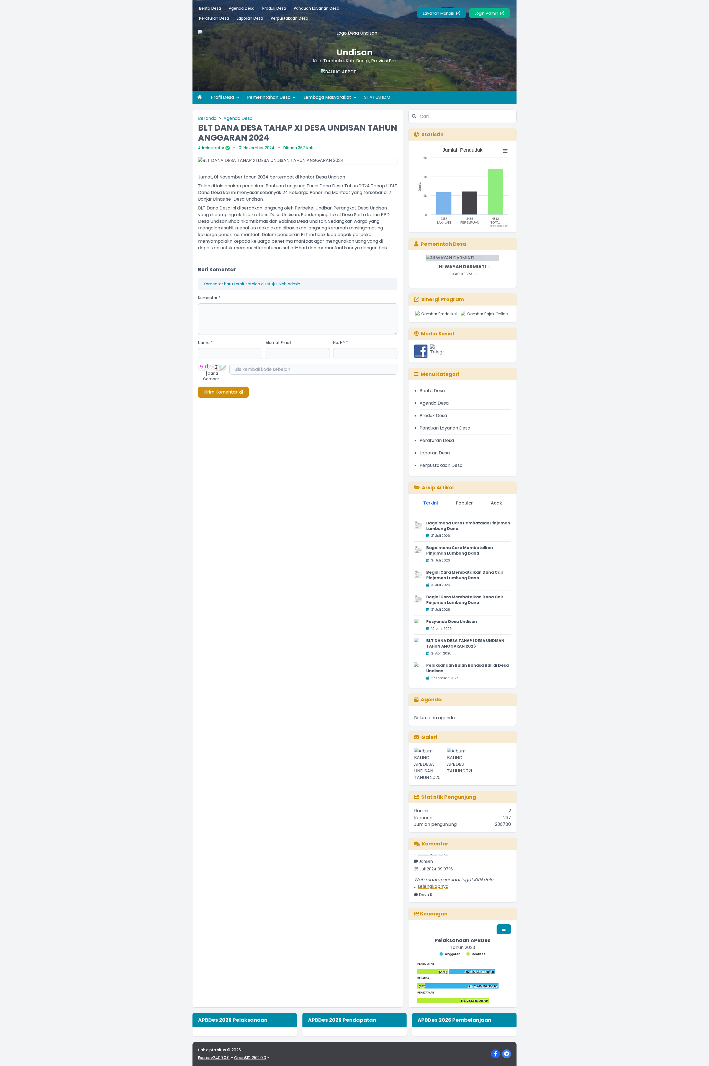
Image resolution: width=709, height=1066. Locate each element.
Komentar (209, 298)
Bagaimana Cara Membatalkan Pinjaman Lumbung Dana (459, 550)
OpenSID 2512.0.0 (250, 1057)
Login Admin (487, 13)
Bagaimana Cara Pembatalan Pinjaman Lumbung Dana (468, 525)
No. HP (340, 342)
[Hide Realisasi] (476, 954)
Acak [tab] (496, 503)
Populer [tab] (464, 503)
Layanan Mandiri (439, 13)
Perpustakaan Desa (289, 18)
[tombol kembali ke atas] (697, 1054)
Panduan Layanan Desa (316, 8)
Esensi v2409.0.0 (214, 1057)
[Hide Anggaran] (450, 954)
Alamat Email (278, 342)
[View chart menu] (505, 151)
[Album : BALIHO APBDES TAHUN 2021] (462, 764)
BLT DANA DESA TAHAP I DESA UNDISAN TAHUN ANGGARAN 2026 (465, 643)
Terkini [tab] (430, 503)
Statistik (432, 134)
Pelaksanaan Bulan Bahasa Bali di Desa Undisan (467, 668)
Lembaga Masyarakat (328, 97)
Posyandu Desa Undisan (451, 621)
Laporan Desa (250, 18)
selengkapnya (433, 873)
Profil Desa (223, 97)
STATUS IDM (377, 97)
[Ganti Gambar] (212, 376)
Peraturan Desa (214, 18)
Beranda (207, 118)
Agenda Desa (242, 8)
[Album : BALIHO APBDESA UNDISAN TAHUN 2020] (429, 764)
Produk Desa (274, 8)
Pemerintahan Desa (269, 97)
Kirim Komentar (221, 392)
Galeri (429, 737)
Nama (205, 342)
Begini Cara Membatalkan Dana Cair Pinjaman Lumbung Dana (465, 575)
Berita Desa (210, 8)
